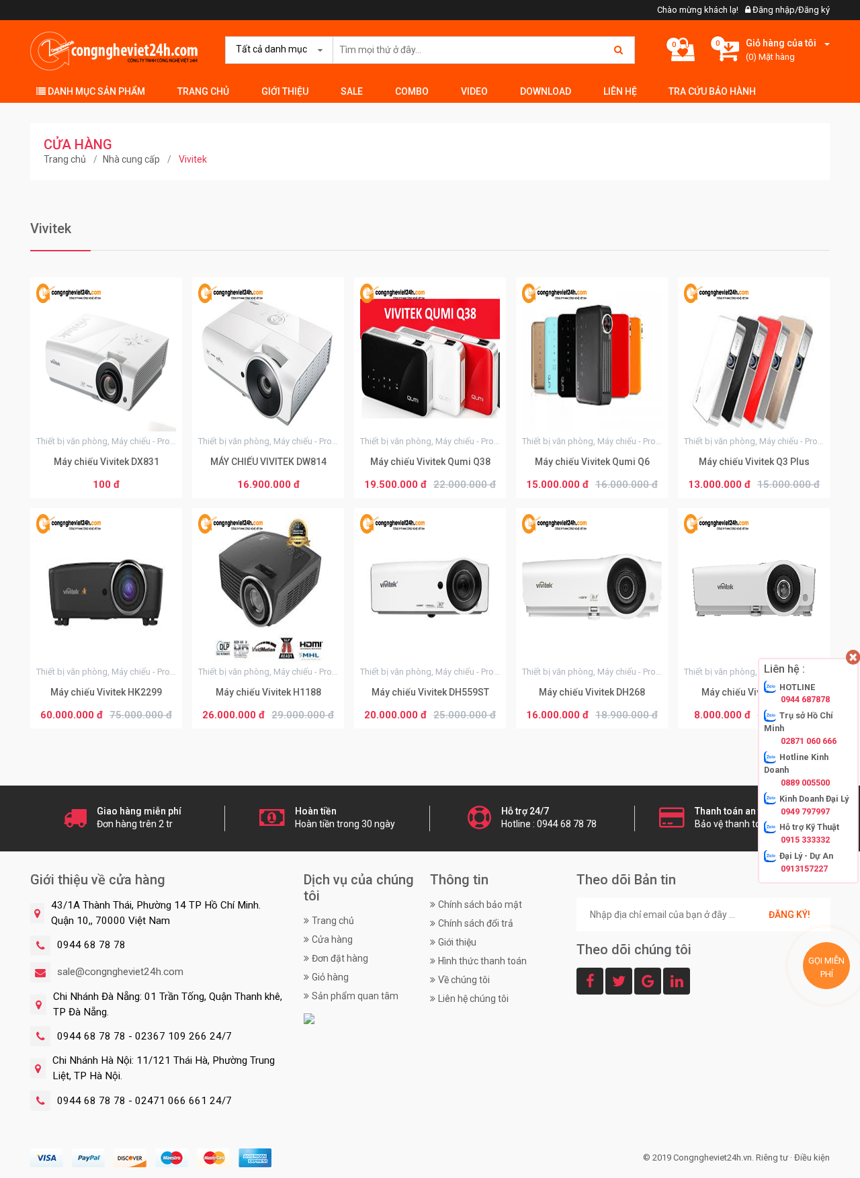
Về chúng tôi (464, 979)
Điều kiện (812, 1157)
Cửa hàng (332, 939)
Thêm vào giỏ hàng (106, 485)
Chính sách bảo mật (480, 904)
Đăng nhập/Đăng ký (790, 10)
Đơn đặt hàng (340, 958)
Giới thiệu (284, 91)
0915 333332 (805, 840)
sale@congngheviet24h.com (120, 972)
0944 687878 (805, 699)
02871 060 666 (808, 741)
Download (545, 91)
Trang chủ (203, 91)
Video (474, 91)
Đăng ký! (789, 914)
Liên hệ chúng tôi (473, 998)
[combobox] (276, 49)
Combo (412, 91)
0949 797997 (805, 811)
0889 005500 (805, 782)
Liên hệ (620, 91)
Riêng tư (772, 1157)
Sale (352, 91)
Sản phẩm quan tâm (355, 996)
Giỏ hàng (330, 977)
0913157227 (804, 869)
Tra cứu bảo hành (712, 91)
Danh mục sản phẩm (95, 91)
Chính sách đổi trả (475, 923)
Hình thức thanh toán (482, 961)
